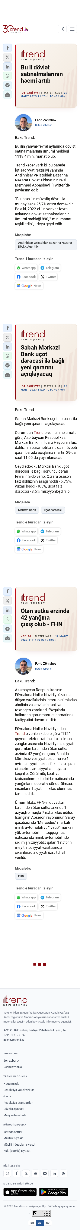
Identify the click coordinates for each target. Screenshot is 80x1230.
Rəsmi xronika (12, 1067)
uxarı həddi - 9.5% (31, 486)
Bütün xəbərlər (43, 125)
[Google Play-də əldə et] (53, 1192)
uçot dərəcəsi (53, 510)
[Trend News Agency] (15, 1000)
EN (32, 1222)
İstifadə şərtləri (13, 1132)
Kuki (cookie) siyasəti (17, 1150)
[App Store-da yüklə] (20, 1192)
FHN (21, 876)
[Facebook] (16, 1173)
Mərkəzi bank (27, 510)
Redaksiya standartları (18, 1102)
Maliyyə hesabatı (14, 1115)
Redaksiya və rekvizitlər (18, 1090)
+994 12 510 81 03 (14, 1034)
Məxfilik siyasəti (13, 1138)
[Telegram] (45, 1173)
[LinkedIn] (54, 1173)
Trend (39, 432)
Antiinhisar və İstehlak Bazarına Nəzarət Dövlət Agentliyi (45, 244)
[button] (7, 48)
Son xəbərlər (11, 1060)
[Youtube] (35, 1173)
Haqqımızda (11, 1083)
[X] (26, 1173)
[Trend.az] (16, 29)
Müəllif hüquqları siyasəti (19, 1144)
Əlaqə (7, 1096)
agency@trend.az (13, 1039)
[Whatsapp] (7, 1173)
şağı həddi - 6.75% (56, 481)
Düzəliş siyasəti (13, 1109)
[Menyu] (72, 29)
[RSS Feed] (63, 1173)
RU (48, 1222)
